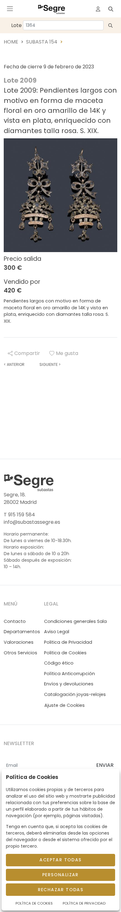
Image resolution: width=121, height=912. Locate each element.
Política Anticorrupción (69, 673)
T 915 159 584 (19, 514)
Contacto (15, 621)
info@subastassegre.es (32, 522)
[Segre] (51, 8)
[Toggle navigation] (10, 9)
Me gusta (67, 353)
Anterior (14, 364)
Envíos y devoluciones (68, 684)
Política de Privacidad (84, 903)
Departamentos (22, 632)
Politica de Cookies (65, 653)
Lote (16, 25)
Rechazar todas (60, 890)
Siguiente (49, 364)
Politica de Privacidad (68, 642)
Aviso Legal (56, 632)
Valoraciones (19, 642)
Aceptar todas (60, 860)
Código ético (59, 663)
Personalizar (60, 875)
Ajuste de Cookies (64, 705)
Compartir (27, 353)
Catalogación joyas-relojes (75, 694)
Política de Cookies (34, 903)
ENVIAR (105, 765)
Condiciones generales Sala (75, 621)
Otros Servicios (20, 653)
